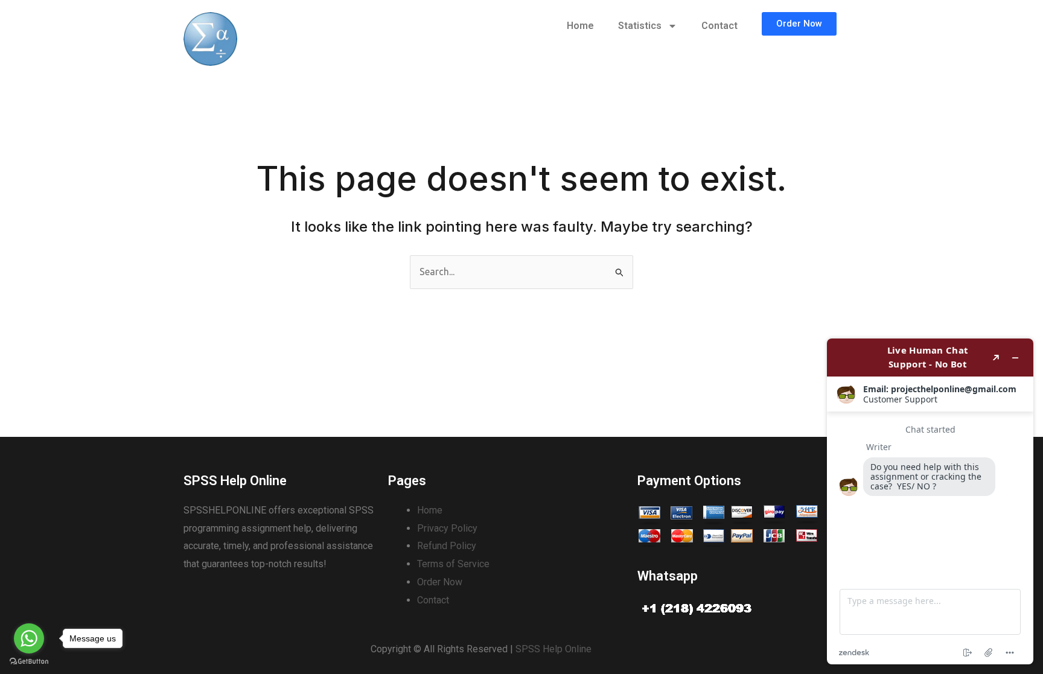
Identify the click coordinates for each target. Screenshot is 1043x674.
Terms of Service (453, 564)
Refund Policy (446, 546)
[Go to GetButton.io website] (29, 662)
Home (580, 25)
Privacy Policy (447, 528)
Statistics (640, 25)
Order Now (439, 582)
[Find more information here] (930, 501)
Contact (719, 25)
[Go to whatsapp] (29, 638)
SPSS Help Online (553, 649)
